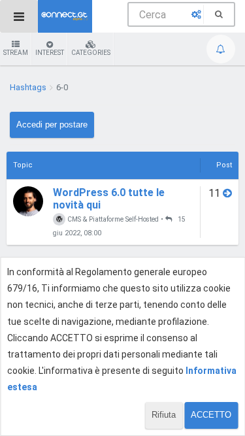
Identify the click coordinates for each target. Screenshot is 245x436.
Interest (49, 52)
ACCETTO (211, 415)
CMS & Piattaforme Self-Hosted (112, 219)
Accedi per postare (52, 124)
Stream (15, 52)
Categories (90, 52)
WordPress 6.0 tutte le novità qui (109, 198)
